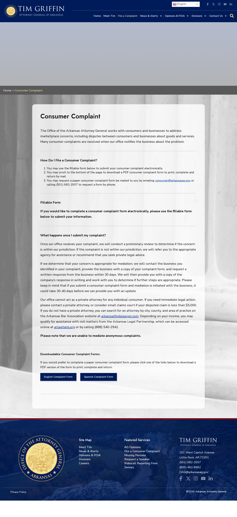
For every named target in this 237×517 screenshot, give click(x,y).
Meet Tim (109, 16)
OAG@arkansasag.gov (193, 472)
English (181, 4)
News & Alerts (149, 16)
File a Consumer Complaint (142, 451)
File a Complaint (128, 16)
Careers (84, 463)
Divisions (197, 16)
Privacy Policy (18, 492)
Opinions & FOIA (175, 16)
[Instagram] (195, 478)
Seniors (129, 467)
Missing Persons (135, 455)
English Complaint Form (58, 377)
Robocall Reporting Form (141, 463)
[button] (186, 4)
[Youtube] (203, 478)
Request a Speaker (137, 459)
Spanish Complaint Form (98, 377)
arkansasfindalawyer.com (119, 316)
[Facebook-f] (180, 478)
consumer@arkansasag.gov (173, 180)
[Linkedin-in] (210, 478)
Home (97, 16)
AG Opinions (132, 447)
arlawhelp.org (64, 327)
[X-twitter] (188, 478)
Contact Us (216, 16)
